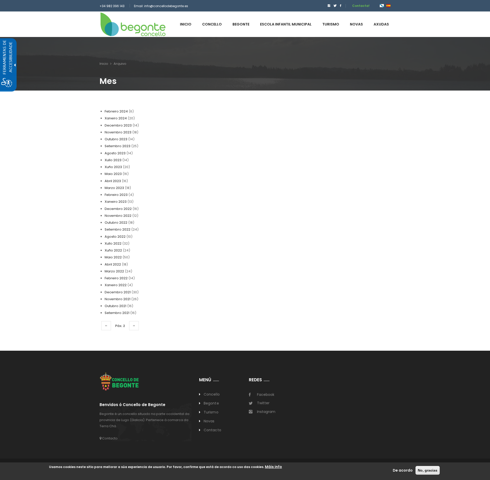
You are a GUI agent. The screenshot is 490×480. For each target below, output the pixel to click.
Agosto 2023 (115, 153)
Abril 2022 (113, 264)
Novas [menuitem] (356, 24)
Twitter (263, 403)
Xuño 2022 (113, 250)
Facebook (265, 394)
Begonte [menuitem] (240, 24)
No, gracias (427, 470)
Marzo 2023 (114, 187)
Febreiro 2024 (116, 111)
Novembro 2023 (118, 132)
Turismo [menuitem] (330, 24)
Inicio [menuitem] (185, 24)
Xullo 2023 (113, 160)
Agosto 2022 (115, 236)
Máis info (273, 466)
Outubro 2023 (116, 139)
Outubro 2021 (115, 306)
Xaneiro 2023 (116, 201)
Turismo (211, 412)
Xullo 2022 (113, 243)
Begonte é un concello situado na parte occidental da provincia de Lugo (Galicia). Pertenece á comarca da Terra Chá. (144, 419)
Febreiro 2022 (116, 278)
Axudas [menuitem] (381, 24)
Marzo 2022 (114, 271)
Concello (212, 394)
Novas (209, 421)
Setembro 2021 (117, 312)
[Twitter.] (335, 5)
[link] (133, 24)
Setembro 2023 (117, 146)
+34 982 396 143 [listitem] (112, 6)
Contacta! (361, 6)
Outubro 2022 (116, 222)
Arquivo (120, 63)
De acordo (403, 470)
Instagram (266, 411)
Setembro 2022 (117, 229)
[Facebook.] (340, 5)
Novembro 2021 (117, 299)
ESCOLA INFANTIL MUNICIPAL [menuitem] (286, 24)
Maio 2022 (113, 257)
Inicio (104, 63)
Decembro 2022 (118, 208)
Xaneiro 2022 (116, 285)
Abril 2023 (113, 181)
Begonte (211, 403)
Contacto (109, 438)
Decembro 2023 (118, 125)
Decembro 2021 (118, 292)
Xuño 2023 (113, 167)
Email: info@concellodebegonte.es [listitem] (161, 6)
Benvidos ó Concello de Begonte (132, 405)
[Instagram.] (329, 5)
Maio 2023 (113, 173)
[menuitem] (327, 5)
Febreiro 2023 (116, 194)
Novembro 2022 (118, 215)
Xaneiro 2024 (116, 118)
